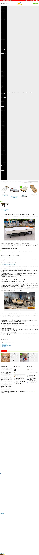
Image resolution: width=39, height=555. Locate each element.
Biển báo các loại (3, 125)
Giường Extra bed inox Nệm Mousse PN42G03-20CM (5, 195)
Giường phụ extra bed (3, 145)
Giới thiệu (2, 391)
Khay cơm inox (2, 85)
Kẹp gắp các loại (3, 84)
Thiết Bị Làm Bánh (3, 173)
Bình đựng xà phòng (3, 167)
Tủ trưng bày (2, 117)
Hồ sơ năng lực (23, 391)
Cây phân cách (2, 11)
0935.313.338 (6, 386)
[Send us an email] (37, 0)
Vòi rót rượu (2, 143)
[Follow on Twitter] (36, 0)
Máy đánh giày (2, 19)
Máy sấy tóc (2, 156)
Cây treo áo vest (3, 148)
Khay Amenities (3, 149)
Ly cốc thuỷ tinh (3, 51)
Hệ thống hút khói (3, 100)
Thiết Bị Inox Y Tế (3, 178)
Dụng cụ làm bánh (3, 174)
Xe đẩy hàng (2, 10)
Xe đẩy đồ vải (2, 121)
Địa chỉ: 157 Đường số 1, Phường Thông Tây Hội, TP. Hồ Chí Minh (7, 0)
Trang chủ (3, 181)
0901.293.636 (6, 384)
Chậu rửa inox (2, 99)
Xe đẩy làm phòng (3, 120)
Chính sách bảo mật (6, 391)
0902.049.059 (6, 379)
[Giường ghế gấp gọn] (34, 189)
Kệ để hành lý (4, 346)
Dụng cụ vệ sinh (3, 129)
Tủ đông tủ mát (3, 115)
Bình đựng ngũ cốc (3, 75)
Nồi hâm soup (2, 59)
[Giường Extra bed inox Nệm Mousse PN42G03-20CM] (5, 189)
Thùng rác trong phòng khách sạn (6, 345)
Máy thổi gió (2, 134)
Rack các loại (2, 55)
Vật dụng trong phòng (3, 161)
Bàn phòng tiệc (3, 28)
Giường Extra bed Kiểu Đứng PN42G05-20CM (14, 197)
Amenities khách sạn (3, 163)
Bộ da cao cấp (2, 152)
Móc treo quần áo (3, 157)
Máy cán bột (2, 176)
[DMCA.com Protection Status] (2, 554)
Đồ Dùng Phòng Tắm (3, 162)
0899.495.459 (6, 381)
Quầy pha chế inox (3, 136)
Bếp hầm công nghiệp (3, 96)
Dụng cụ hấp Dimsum (3, 80)
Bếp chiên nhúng (3, 108)
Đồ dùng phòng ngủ (3, 144)
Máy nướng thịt (3, 110)
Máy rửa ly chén (3, 112)
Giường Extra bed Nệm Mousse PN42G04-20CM (24, 195)
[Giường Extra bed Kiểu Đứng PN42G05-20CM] (14, 190)
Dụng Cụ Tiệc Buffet (3, 56)
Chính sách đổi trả (18, 391)
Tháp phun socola (3, 89)
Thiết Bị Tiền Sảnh (3, 8)
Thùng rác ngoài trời (3, 14)
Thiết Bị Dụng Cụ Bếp (3, 90)
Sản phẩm (7, 181)
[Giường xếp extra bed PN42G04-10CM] (5, 203)
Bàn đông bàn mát (3, 105)
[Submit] (8, 3)
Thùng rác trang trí (3, 15)
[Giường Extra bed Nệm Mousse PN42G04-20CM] (24, 189)
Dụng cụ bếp (2, 91)
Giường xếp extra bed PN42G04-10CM (5, 210)
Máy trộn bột (2, 41)
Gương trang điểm (3, 153)
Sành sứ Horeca (3, 52)
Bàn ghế (2, 25)
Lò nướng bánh (3, 175)
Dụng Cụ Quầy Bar (3, 135)
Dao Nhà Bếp (2, 92)
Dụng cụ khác (2, 139)
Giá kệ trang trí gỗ (3, 71)
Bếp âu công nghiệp (3, 95)
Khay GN (2, 74)
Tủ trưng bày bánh (3, 42)
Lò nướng (2, 109)
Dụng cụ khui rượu (3, 140)
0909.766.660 (6, 377)
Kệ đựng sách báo (3, 18)
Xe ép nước (2, 124)
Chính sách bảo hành (12, 391)
